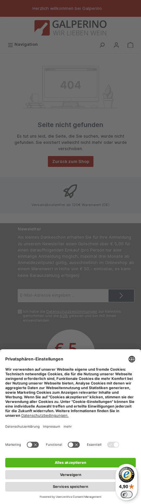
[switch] (126, 494)
